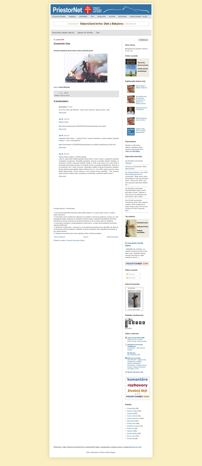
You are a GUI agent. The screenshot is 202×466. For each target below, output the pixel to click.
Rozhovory (130, 428)
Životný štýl (131, 438)
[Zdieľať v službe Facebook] (65, 93)
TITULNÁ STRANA (58, 16)
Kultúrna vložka (64, 95)
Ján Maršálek (129, 161)
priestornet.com (135, 447)
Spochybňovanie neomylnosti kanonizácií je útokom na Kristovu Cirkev (141, 100)
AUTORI (112, 16)
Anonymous (129, 166)
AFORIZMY (83, 16)
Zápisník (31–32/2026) (85, 33)
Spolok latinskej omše (135, 372)
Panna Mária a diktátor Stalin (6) (63, 33)
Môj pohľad (131, 421)
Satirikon (130, 431)
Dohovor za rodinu (134, 358)
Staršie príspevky (112, 237)
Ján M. (61, 119)
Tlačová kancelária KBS (135, 338)
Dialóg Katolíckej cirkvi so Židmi (141, 119)
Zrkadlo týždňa (132, 433)
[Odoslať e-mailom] (59, 93)
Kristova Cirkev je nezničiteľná (141, 108)
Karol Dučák (129, 200)
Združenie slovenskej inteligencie (135, 345)
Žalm (98, 33)
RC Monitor (131, 353)
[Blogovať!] (61, 93)
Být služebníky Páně (133, 354)
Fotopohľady (131, 408)
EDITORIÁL (122, 16)
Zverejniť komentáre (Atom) (75, 240)
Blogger (112, 452)
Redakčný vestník (133, 426)
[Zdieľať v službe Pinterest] (67, 93)
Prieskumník (131, 423)
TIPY (92, 16)
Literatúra (130, 413)
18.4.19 (66, 119)
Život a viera (131, 436)
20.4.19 (66, 135)
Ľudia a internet (132, 416)
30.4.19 (66, 154)
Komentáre (132, 278)
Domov (86, 237)
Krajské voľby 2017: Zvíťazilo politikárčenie (141, 130)
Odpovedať (62, 112)
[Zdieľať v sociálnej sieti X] (63, 93)
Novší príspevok (59, 237)
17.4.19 (69, 107)
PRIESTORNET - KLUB (138, 16)
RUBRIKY (72, 16)
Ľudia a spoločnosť (133, 418)
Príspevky (131, 274)
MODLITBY (102, 16)
